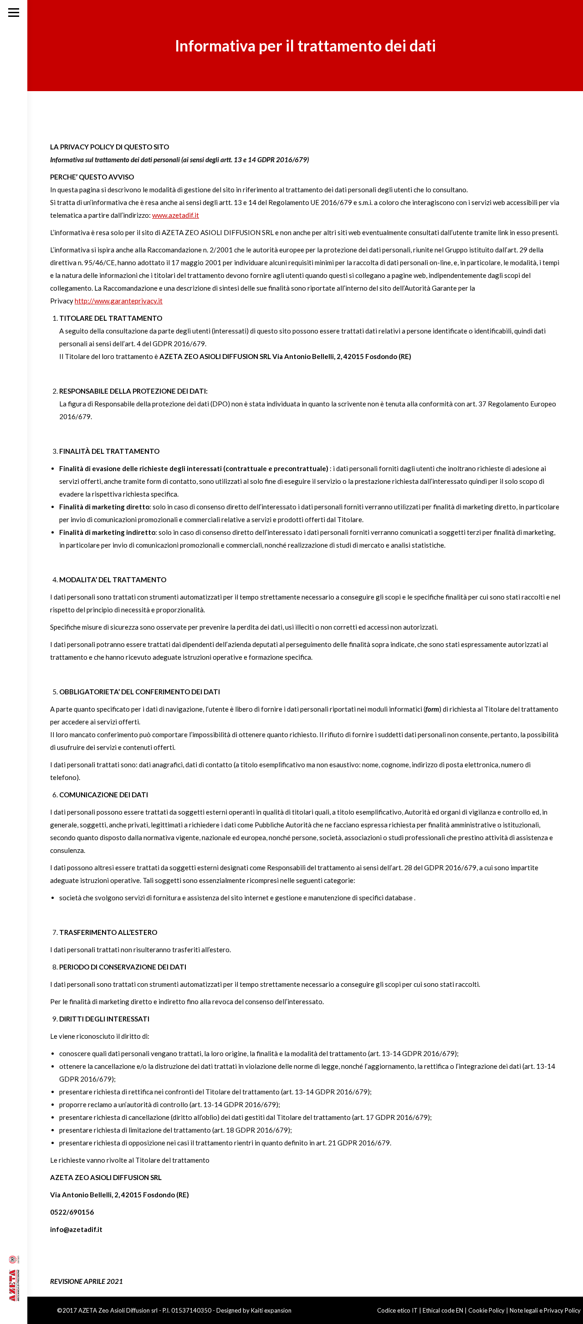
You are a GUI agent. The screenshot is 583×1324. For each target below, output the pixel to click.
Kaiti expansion (271, 1310)
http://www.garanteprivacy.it (119, 301)
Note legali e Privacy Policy (545, 1310)
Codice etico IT (397, 1310)
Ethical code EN (443, 1310)
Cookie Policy (486, 1310)
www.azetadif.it (175, 215)
